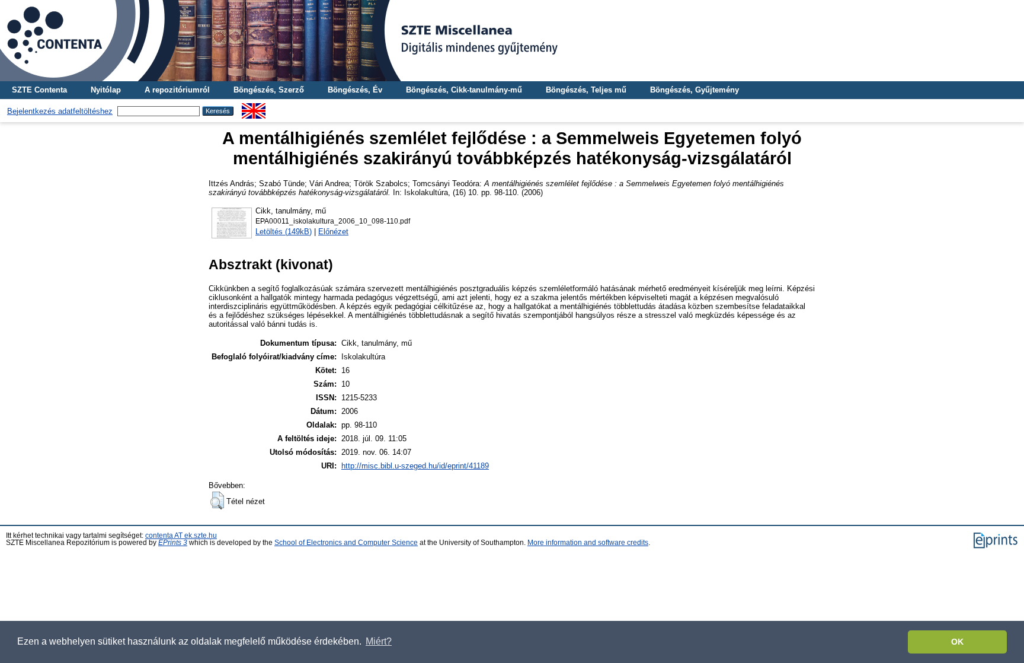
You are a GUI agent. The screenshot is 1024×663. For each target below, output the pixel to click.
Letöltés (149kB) (283, 231)
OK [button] (957, 641)
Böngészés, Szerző (268, 89)
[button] (217, 500)
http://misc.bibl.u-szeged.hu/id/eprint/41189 (415, 465)
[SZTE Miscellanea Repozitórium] (512, 40)
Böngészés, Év (355, 89)
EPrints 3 (172, 542)
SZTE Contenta (39, 89)
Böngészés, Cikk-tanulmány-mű (464, 89)
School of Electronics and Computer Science (346, 542)
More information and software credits (587, 542)
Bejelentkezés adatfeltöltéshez (60, 111)
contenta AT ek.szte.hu (181, 535)
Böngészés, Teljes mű (586, 89)
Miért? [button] (379, 641)
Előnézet (333, 231)
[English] (253, 107)
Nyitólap (106, 89)
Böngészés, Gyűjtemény (694, 89)
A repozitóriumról (177, 89)
